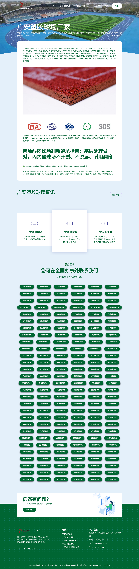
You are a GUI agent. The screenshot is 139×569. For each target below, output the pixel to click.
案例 (106, 6)
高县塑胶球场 (44, 410)
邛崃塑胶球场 (61, 314)
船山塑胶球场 (44, 376)
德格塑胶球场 (27, 458)
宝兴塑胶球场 (44, 431)
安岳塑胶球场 (43, 438)
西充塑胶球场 (61, 397)
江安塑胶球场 (112, 403)
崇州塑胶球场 (44, 314)
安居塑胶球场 (61, 376)
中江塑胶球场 (78, 355)
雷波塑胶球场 (112, 479)
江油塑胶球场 (78, 314)
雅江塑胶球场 (61, 452)
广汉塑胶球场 (95, 314)
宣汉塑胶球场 (78, 417)
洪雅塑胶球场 (27, 403)
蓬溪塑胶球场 (78, 376)
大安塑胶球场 (96, 342)
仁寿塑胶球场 (95, 397)
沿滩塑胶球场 (113, 342)
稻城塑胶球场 (44, 465)
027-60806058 (101, 544)
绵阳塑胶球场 (78, 287)
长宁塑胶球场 (27, 410)
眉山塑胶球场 (95, 287)
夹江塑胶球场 (27, 390)
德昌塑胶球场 (112, 465)
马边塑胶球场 (61, 390)
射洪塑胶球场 (44, 321)
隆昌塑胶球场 (61, 321)
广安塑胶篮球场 (68, 537)
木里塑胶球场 (78, 465)
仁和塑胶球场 (43, 348)
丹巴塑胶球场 (27, 452)
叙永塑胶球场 (44, 355)
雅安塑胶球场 (41, 307)
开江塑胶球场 (95, 417)
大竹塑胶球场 (112, 417)
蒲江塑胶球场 (26, 342)
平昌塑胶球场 (112, 431)
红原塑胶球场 (96, 445)
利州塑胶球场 (27, 376)
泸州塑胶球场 (95, 300)
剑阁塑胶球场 (95, 369)
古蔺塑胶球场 (61, 355)
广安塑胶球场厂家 (25, 9)
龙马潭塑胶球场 (112, 348)
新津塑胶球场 (43, 342)
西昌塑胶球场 (44, 328)
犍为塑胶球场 (96, 383)
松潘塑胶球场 (94, 438)
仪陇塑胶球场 (44, 397)
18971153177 (117, 36)
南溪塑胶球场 (95, 403)
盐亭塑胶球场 (61, 362)
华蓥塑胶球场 (61, 328)
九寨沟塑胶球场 (112, 438)
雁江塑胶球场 (26, 438)
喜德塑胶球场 (44, 479)
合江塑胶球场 (27, 355)
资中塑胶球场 (43, 383)
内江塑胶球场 (78, 293)
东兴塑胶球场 (26, 383)
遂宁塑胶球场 (112, 300)
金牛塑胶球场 (78, 328)
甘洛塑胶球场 (78, 479)
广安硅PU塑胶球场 (69, 541)
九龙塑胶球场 (44, 452)
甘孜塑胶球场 (61, 293)
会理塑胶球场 (27, 472)
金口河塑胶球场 (78, 383)
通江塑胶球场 (78, 431)
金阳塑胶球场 (112, 472)
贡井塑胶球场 (79, 342)
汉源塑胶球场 (95, 424)
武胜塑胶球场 (27, 417)
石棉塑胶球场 (112, 424)
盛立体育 (84, 566)
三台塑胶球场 (44, 362)
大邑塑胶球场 (113, 335)
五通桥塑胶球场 (60, 383)
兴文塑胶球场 (78, 410)
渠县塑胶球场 (27, 424)
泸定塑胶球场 (113, 445)
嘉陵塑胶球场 (95, 390)
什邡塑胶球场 (112, 314)
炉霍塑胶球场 (95, 452)
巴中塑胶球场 (27, 293)
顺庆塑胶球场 (78, 390)
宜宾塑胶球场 (61, 300)
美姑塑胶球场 (95, 479)
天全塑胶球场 (27, 431)
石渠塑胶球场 (61, 458)
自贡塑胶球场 (95, 293)
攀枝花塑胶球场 (59, 307)
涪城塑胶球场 (112, 355)
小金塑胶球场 (26, 445)
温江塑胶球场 (62, 335)
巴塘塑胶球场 (112, 458)
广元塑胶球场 (61, 287)
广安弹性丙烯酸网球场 (70, 547)
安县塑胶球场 (78, 362)
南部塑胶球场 (112, 390)
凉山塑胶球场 (24, 307)
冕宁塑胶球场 (61, 479)
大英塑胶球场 (95, 376)
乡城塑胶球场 (27, 465)
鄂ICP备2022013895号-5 (99, 566)
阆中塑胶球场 (95, 321)
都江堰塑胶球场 (95, 307)
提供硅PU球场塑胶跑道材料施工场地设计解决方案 (57, 566)
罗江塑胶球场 (95, 355)
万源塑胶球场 (112, 321)
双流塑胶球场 (96, 335)
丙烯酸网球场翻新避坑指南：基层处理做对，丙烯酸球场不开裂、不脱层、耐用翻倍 (68, 154)
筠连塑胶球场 (61, 410)
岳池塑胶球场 (112, 410)
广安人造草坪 (96, 6)
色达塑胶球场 (78, 458)
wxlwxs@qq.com (101, 540)
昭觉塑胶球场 (27, 479)
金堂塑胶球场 (79, 335)
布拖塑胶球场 (95, 472)
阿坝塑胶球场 (27, 300)
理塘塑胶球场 (95, 458)
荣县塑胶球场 (26, 348)
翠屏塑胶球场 (78, 403)
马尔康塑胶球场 (114, 307)
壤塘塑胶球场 (60, 445)
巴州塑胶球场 (61, 431)
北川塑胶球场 (95, 362)
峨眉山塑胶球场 (77, 307)
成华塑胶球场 (112, 328)
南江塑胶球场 (95, 431)
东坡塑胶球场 (78, 397)
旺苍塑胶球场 (61, 369)
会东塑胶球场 (44, 472)
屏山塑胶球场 (95, 410)
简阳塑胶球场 (78, 321)
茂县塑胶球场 (77, 438)
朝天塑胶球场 (44, 369)
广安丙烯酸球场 (68, 544)
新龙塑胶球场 (112, 452)
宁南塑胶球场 (61, 472)
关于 (54, 6)
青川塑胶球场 (78, 369)
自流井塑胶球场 (61, 342)
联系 (117, 6)
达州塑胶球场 (44, 293)
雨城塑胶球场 (44, 424)
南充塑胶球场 (78, 300)
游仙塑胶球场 (27, 362)
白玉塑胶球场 (44, 458)
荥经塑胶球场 (78, 424)
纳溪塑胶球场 (94, 348)
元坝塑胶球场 (27, 369)
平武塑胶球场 (112, 362)
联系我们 (29, 510)
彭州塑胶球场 (27, 314)
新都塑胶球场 (45, 335)
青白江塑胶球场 (27, 335)
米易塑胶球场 (60, 348)
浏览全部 (115, 195)
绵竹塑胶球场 (27, 321)
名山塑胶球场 (61, 424)
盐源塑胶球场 (95, 465)
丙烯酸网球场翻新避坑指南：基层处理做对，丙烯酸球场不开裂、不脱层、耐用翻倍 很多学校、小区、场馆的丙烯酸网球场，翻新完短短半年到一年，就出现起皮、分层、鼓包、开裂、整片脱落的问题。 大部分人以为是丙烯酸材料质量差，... (68, 173)
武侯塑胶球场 (95, 328)
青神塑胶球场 (61, 403)
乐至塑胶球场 (60, 438)
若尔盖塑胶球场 (78, 445)
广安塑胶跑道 (65, 6)
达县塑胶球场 (61, 417)
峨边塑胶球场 (44, 390)
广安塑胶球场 (80, 6)
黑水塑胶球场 (43, 445)
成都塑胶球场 (27, 287)
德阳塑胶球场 (44, 287)
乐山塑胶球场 (112, 293)
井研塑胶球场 (113, 383)
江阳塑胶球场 (77, 348)
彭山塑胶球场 (112, 397)
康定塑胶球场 (27, 328)
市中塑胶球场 (112, 376)
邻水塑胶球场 (44, 417)
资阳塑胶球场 (44, 300)
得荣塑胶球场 (61, 465)
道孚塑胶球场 (78, 452)
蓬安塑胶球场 (27, 397)
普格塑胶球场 (78, 472)
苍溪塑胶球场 (112, 369)
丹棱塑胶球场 (44, 403)
